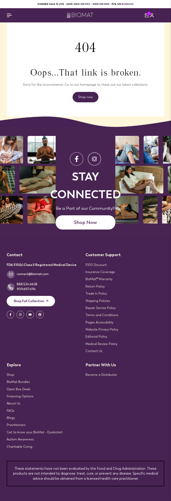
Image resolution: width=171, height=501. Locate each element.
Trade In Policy (96, 293)
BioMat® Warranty (99, 279)
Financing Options (20, 396)
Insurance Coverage (100, 272)
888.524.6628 (27, 284)
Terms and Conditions (102, 315)
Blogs (11, 418)
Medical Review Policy (101, 344)
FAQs (10, 411)
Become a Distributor (101, 375)
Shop (10, 375)
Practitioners (16, 425)
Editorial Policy (96, 337)
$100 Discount (96, 265)
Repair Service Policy (101, 308)
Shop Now (85, 222)
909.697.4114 (26, 289)
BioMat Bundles (18, 382)
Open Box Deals (19, 389)
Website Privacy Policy (102, 329)
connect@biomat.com (33, 274)
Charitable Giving (19, 447)
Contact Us (94, 351)
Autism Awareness (20, 439)
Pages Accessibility (99, 322)
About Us (13, 403)
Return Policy (95, 286)
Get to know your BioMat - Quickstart (35, 432)
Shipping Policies (98, 301)
